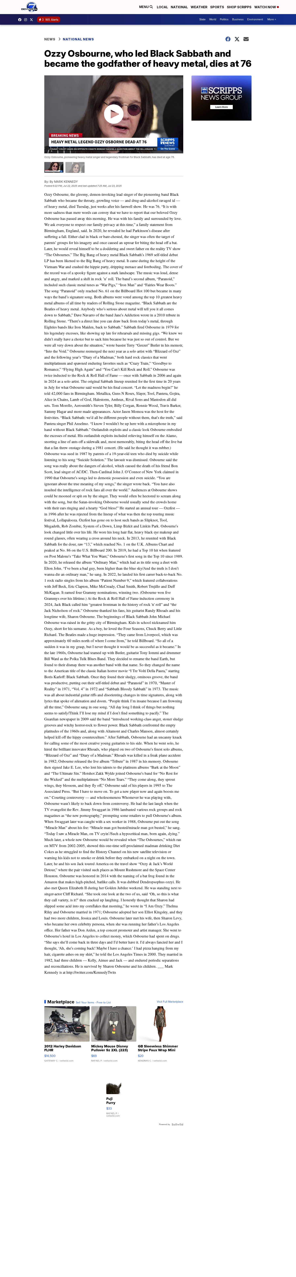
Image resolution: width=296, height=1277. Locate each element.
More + (271, 19)
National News (78, 39)
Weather (199, 7)
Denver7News (20, 19)
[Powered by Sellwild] (177, 1124)
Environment (255, 19)
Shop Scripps (239, 7)
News (49, 39)
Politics (224, 19)
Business (238, 19)
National (179, 7)
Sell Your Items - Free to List (93, 1002)
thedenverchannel (26, 19)
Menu (144, 7)
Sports (217, 7)
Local (162, 7)
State (202, 19)
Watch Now (265, 7)
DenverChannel (32, 19)
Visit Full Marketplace (170, 1001)
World (212, 19)
